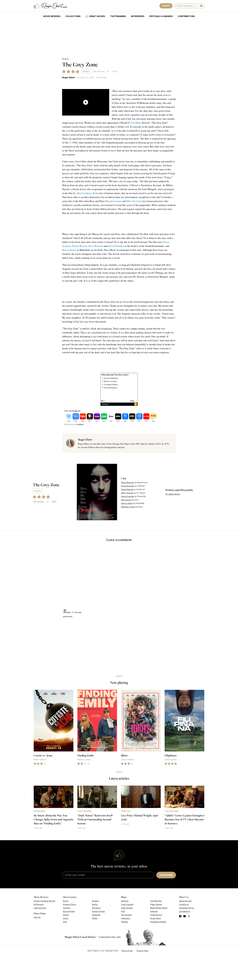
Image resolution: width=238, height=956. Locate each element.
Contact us (184, 904)
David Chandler (116, 246)
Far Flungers (126, 915)
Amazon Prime (69, 904)
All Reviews (39, 904)
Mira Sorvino (133, 201)
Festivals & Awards (161, 16)
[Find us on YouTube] (184, 916)
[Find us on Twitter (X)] (189, 916)
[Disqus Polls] (119, 577)
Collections (73, 16)
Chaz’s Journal (127, 904)
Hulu (65, 922)
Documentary (69, 911)
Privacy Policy (143, 951)
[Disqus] (119, 639)
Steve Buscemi (95, 246)
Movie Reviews (51, 16)
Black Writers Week (158, 908)
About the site (185, 901)
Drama (86, 72)
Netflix (95, 904)
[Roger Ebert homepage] (50, 6)
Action (65, 901)
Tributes (124, 922)
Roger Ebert (68, 77)
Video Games (156, 904)
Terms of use (127, 951)
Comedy (66, 908)
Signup (166, 6)
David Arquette (127, 486)
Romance (96, 908)
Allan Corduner (84, 193)
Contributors (186, 16)
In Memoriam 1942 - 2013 (110, 937)
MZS (123, 911)
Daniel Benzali (79, 246)
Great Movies (97, 16)
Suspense (96, 915)
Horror (65, 918)
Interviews (137, 16)
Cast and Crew (40, 908)
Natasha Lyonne (114, 201)
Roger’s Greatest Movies (44, 901)
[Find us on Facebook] (180, 916)
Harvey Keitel (69, 250)
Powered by (69, 424)
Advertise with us (186, 908)
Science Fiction (98, 911)
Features (154, 911)
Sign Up (37, 917)
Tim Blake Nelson (172, 494)
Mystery (95, 901)
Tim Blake (135, 122)
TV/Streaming (118, 16)
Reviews (65, 59)
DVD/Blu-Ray (156, 901)
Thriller (94, 918)
